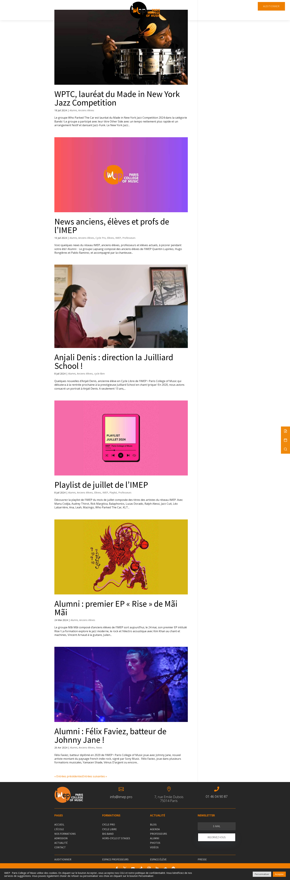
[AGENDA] (285, 440)
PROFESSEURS (158, 833)
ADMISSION (61, 838)
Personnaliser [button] (262, 874)
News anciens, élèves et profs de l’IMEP (111, 225)
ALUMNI (154, 838)
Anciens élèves (86, 110)
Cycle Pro (100, 237)
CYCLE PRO (108, 824)
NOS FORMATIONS (65, 833)
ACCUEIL (59, 824)
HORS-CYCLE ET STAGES (116, 838)
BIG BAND (108, 833)
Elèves (110, 237)
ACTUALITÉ (61, 842)
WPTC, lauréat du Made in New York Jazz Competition (117, 98)
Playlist (113, 492)
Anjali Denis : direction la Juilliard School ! (113, 361)
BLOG (153, 824)
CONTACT (60, 847)
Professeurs (128, 237)
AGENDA (155, 829)
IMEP (118, 237)
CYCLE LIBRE (109, 829)
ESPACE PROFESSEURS (115, 859)
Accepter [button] (279, 874)
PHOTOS (155, 842)
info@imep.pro (121, 797)
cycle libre (99, 373)
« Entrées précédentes (68, 776)
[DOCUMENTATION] (285, 431)
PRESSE (202, 859)
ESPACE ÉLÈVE (158, 859)
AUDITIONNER (271, 6)
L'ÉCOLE (59, 829)
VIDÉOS (154, 847)
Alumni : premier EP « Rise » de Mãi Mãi (115, 608)
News (99, 747)
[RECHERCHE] (285, 449)
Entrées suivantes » (94, 776)
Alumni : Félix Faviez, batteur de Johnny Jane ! (110, 735)
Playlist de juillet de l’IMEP (101, 484)
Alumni (73, 110)
